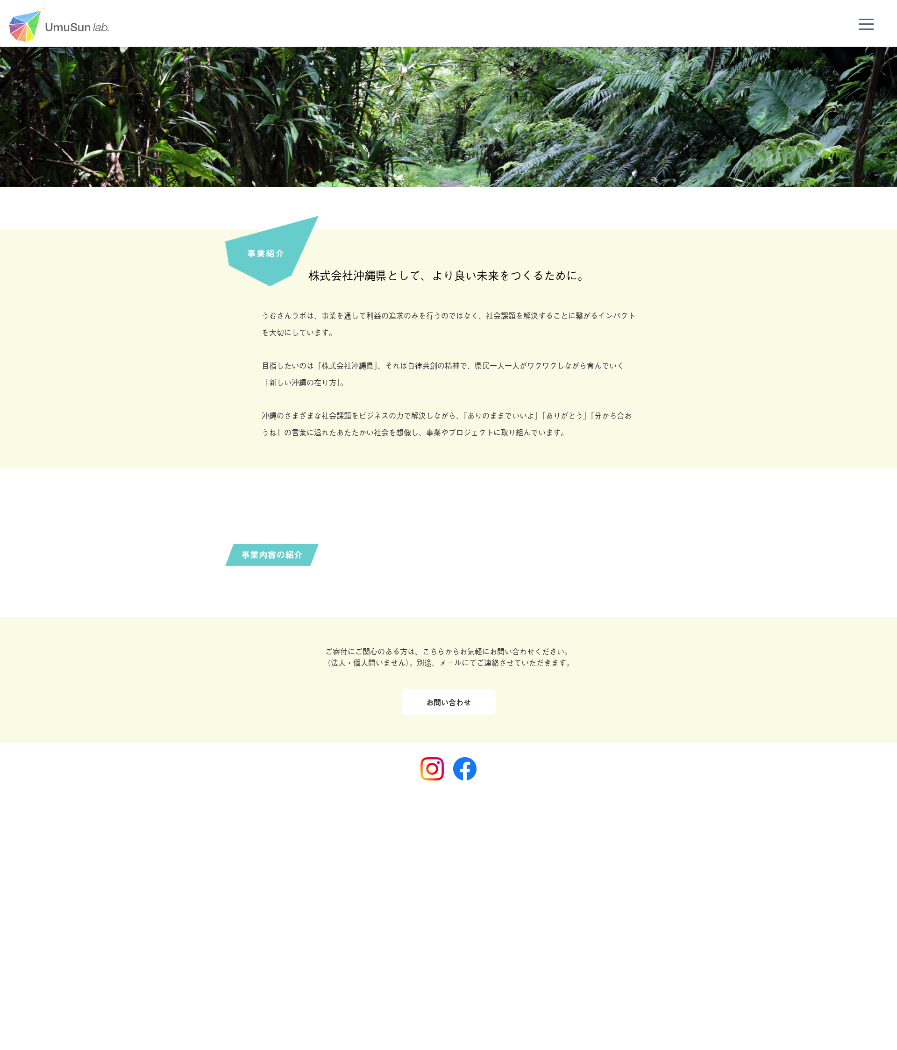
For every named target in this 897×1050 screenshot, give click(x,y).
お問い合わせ (448, 702)
